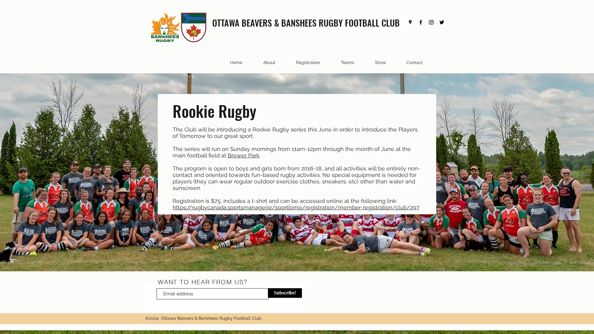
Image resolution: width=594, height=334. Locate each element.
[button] (340, 62)
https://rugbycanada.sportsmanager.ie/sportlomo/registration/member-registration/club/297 (296, 207)
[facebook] (421, 22)
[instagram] (431, 22)
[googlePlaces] (410, 22)
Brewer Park (244, 155)
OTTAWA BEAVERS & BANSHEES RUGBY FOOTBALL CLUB (306, 22)
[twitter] (442, 22)
